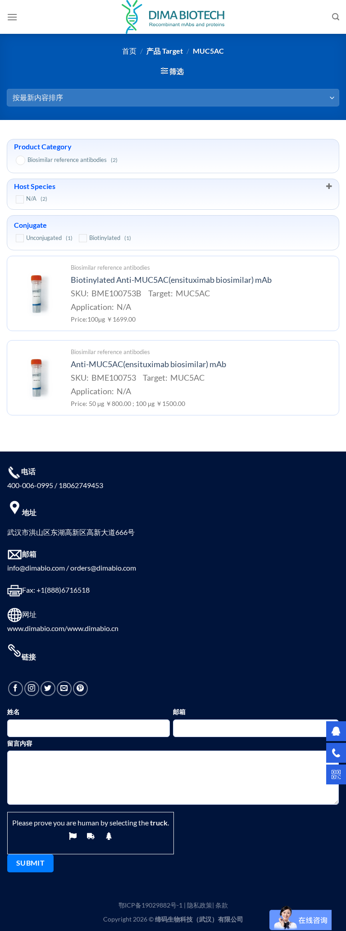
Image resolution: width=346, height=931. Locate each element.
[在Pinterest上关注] (80, 688)
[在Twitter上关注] (48, 688)
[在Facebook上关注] (15, 688)
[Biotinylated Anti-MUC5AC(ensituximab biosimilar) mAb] (36, 293)
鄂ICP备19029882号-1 (150, 905)
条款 (221, 905)
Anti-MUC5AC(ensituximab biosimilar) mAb (148, 364)
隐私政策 (199, 905)
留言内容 (19, 743)
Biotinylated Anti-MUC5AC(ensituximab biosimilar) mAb (171, 280)
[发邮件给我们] (64, 688)
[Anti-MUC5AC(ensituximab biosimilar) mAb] (36, 377)
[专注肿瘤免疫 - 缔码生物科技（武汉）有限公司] (173, 17)
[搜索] (335, 17)
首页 (129, 50)
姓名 (13, 711)
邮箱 (179, 711)
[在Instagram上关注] (31, 688)
